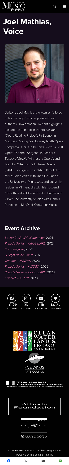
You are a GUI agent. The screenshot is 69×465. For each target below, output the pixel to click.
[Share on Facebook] (8, 461)
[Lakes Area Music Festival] (13, 6)
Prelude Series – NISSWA (22, 267)
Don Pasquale (14, 249)
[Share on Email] (43, 461)
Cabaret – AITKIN (17, 278)
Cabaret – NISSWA (18, 261)
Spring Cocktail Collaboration (25, 238)
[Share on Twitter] (26, 461)
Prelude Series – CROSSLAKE (25, 243)
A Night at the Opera (19, 255)
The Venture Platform (41, 454)
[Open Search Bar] (54, 6)
